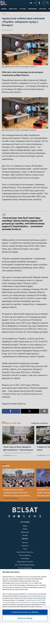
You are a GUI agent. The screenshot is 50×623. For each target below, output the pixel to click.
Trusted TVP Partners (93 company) (26, 602)
